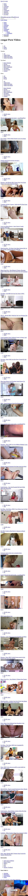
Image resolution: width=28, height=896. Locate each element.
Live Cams (6, 34)
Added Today (7, 55)
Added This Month (8, 57)
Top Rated (6, 68)
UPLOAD (6, 13)
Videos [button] (5, 23)
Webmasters (6, 874)
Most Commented (8, 67)
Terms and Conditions (9, 860)
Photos (5, 9)
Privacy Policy (7, 862)
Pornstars (6, 7)
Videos (5, 5)
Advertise (6, 873)
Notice (5, 877)
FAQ (5, 866)
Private (5, 48)
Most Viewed (7, 65)
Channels (6, 11)
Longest (5, 71)
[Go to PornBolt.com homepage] (6, 17)
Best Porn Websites (5, 880)
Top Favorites (7, 69)
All (4, 46)
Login (6, 1)
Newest (5, 64)
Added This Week (8, 56)
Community (6, 10)
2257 (5, 864)
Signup (5, 20)
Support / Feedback (8, 867)
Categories (6, 6)
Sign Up (3, 1)
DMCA (5, 863)
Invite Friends (7, 876)
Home (5, 3)
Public (5, 47)
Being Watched (7, 63)
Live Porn (6, 14)
